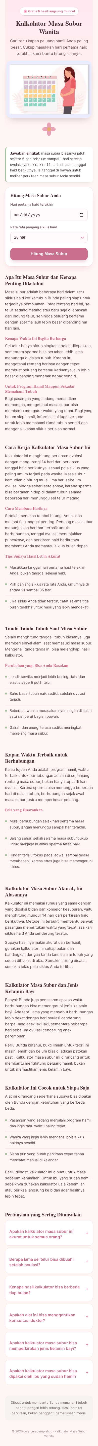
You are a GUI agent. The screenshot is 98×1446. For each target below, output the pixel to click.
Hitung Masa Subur (49, 254)
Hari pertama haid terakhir (31, 204)
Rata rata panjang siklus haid (33, 227)
